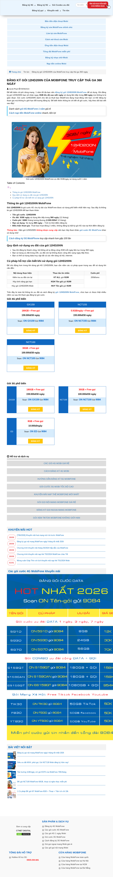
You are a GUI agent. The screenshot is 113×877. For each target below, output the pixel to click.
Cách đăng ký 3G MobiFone (57, 840)
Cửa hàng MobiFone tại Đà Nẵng (75, 868)
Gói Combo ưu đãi (60, 5)
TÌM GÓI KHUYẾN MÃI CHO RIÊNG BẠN (97, 5)
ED (11, 431)
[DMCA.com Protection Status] (23, 834)
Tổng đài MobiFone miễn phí (56, 51)
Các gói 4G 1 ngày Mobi (55, 833)
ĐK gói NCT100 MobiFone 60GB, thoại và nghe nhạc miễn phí (42, 782)
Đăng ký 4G (27, 5)
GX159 (31, 304)
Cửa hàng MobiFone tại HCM (74, 864)
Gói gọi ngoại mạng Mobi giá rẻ (58, 844)
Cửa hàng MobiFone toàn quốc (75, 857)
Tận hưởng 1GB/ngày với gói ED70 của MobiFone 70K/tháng (41, 772)
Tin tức (66, 10)
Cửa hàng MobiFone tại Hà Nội (74, 861)
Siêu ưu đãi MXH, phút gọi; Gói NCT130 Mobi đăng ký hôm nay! (43, 762)
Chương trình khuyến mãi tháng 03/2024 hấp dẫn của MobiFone (42, 548)
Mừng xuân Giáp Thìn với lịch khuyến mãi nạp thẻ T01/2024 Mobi (43, 561)
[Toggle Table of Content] (9, 188)
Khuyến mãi (53, 10)
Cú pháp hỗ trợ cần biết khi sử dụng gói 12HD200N (32, 198)
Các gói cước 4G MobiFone (57, 830)
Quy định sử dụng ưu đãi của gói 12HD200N (30, 195)
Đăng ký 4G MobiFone (54, 826)
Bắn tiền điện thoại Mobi (56, 21)
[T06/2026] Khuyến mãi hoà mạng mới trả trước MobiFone (40, 535)
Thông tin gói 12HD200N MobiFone (26, 192)
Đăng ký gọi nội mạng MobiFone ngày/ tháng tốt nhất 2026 (40, 542)
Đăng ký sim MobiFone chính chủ (56, 27)
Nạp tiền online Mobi (56, 64)
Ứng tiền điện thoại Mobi (56, 45)
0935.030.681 (33, 860)
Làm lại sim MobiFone (56, 33)
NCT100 (30, 342)
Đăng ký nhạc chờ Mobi (56, 57)
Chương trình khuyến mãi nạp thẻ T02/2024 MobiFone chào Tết (42, 554)
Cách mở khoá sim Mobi (56, 39)
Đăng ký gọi (37, 10)
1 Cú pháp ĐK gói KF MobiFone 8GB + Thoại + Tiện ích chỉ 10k (42, 791)
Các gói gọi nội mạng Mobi (56, 848)
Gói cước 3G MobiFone (55, 837)
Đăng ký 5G (42, 5)
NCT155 (82, 304)
